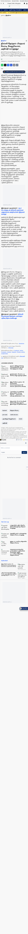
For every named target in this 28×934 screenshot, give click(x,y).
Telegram (14, 352)
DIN (2, 68)
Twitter (21, 350)
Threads (19, 352)
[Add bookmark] (26, 40)
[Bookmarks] (24, 3)
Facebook (16, 350)
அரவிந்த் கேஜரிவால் (9, 419)
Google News (4, 353)
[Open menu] (1, 3)
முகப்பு (6, 10)
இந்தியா (3, 40)
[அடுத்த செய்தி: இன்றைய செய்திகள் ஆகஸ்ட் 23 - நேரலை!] (27, 467)
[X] (5, 65)
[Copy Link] (17, 65)
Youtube (9, 352)
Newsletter (21, 343)
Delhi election (14, 414)
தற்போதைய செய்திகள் (15, 10)
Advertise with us (7, 37)
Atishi (20, 419)
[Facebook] (8, 65)
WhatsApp (10, 347)
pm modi (4, 414)
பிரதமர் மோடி (14, 410)
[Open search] (3, 3)
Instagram (3, 352)
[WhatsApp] (2, 65)
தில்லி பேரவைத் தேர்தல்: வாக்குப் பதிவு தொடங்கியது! (12, 316)
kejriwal (4, 410)
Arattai (23, 352)
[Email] (14, 65)
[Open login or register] (27, 3)
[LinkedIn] (11, 65)
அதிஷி (4, 423)
